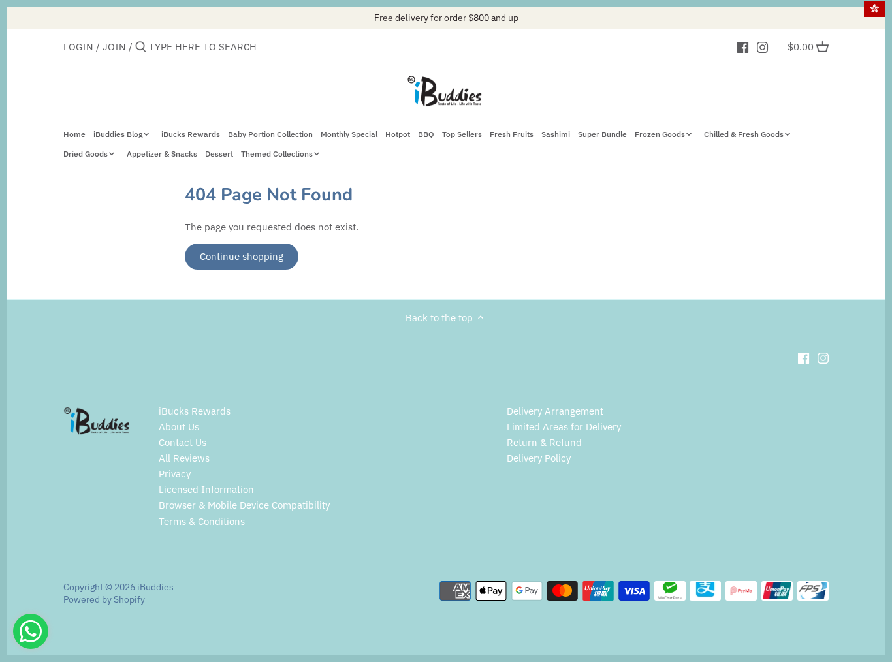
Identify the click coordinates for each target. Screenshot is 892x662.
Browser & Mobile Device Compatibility (244, 505)
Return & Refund (544, 442)
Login (78, 46)
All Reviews (184, 458)
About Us (179, 426)
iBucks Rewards (195, 411)
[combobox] (204, 46)
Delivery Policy (539, 458)
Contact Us (182, 442)
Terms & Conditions (202, 521)
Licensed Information (206, 489)
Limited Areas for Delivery (564, 426)
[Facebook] (742, 46)
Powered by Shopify (104, 599)
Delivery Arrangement (555, 411)
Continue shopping (241, 256)
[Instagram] (762, 46)
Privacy (175, 473)
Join (114, 46)
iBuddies (155, 587)
